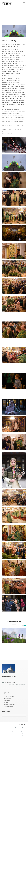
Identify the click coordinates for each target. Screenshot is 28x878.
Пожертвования (8, 706)
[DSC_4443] (14, 31)
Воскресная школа (9, 704)
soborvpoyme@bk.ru (10, 682)
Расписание (7, 700)
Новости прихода (9, 696)
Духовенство (7, 694)
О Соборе (6, 692)
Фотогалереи (7, 698)
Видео (6, 702)
